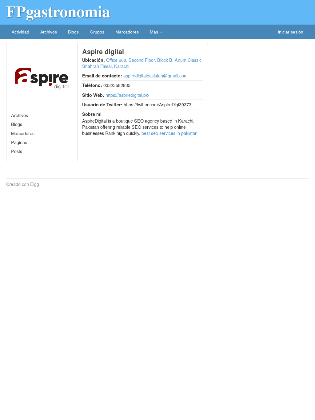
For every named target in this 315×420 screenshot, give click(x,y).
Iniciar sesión (290, 31)
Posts (16, 151)
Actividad (20, 31)
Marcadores (127, 31)
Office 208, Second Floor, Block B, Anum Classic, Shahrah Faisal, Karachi (142, 63)
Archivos (48, 31)
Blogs (73, 31)
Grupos (97, 31)
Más (154, 31)
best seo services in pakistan (169, 133)
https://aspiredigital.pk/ (127, 95)
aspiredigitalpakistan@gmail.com (155, 75)
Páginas (19, 142)
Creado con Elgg (22, 184)
